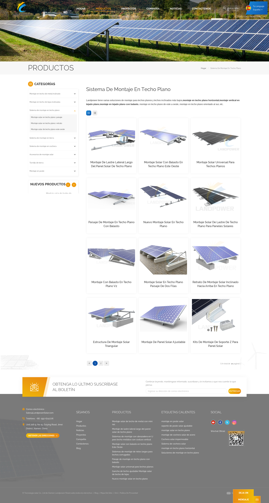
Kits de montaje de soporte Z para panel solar (215, 344)
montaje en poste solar (172, 421)
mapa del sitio (106, 493)
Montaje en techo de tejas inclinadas (45, 102)
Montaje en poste (37, 171)
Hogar (80, 8)
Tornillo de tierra (36, 163)
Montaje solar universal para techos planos (215, 164)
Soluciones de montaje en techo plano (180, 452)
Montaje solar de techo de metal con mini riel (132, 423)
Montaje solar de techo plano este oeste (48, 129)
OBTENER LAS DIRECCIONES (41, 435)
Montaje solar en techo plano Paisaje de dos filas (163, 284)
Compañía (153, 8)
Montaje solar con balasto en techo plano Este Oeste (163, 164)
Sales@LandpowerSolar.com (40, 413)
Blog (78, 448)
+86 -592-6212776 (44, 418)
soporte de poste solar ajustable (176, 426)
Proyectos (128, 8)
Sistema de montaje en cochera (43, 146)
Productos (103, 8)
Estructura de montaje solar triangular (111, 344)
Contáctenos (201, 8)
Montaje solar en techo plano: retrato (46, 123)
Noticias (176, 8)
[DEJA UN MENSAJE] (257, 499)
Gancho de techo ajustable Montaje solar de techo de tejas (132, 473)
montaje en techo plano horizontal (178, 448)
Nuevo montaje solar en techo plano (163, 224)
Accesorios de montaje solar (42, 154)
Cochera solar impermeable (174, 439)
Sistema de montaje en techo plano (45, 110)
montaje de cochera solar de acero (178, 435)
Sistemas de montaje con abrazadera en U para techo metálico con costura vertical (132, 438)
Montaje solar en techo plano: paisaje (46, 117)
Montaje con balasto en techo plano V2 (111, 284)
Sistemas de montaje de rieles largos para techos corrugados (132, 453)
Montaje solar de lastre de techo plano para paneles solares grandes (215, 224)
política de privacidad (129, 493)
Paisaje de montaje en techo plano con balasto (111, 224)
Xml (116, 493)
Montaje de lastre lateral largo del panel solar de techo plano (111, 164)
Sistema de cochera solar (173, 444)
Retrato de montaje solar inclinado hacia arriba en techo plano (215, 284)
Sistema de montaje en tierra (42, 138)
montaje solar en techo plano (175, 430)
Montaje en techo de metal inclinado (45, 94)
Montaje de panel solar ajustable (163, 342)
